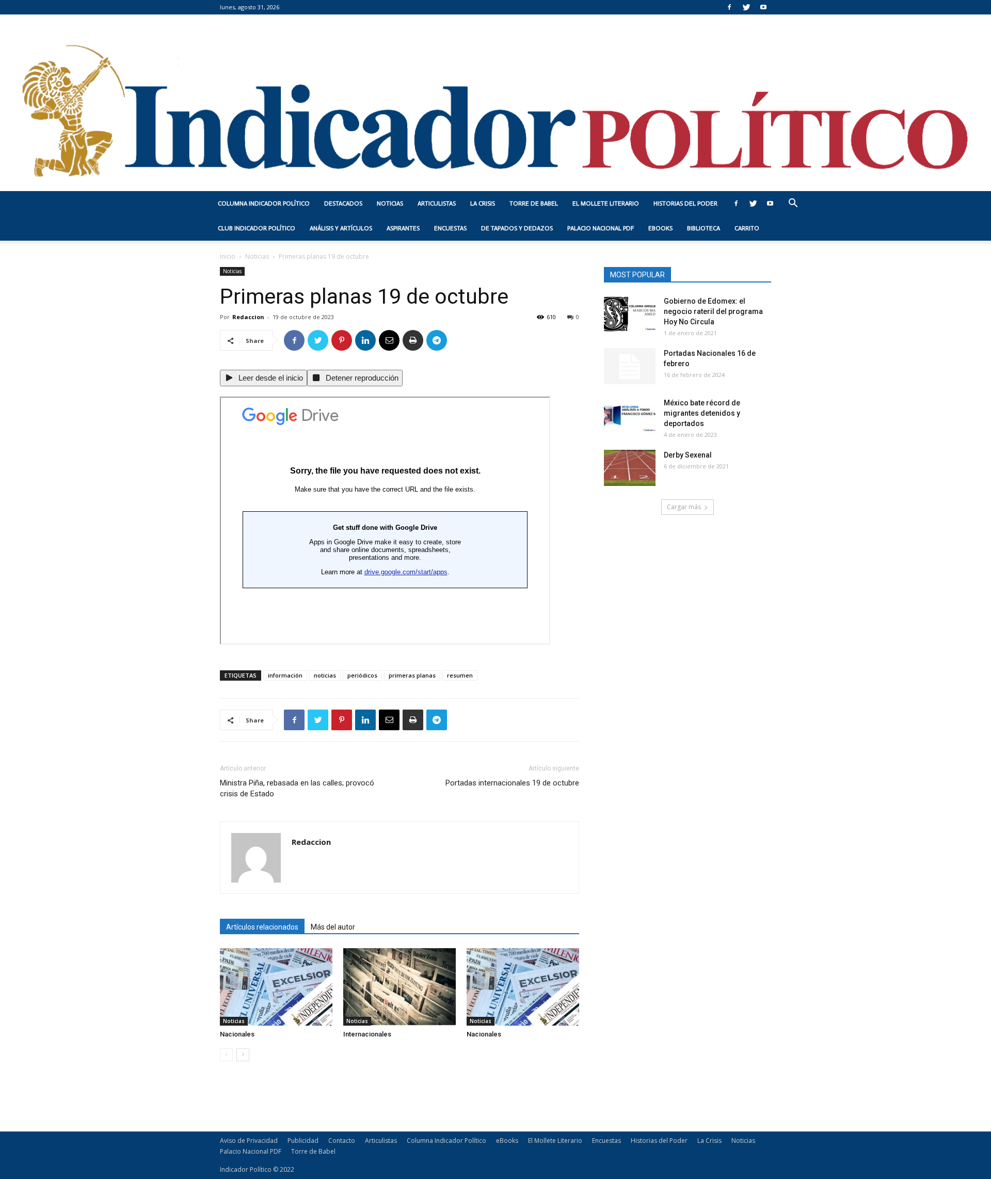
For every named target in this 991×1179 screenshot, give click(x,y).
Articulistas (437, 203)
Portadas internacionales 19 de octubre (512, 783)
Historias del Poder (685, 203)
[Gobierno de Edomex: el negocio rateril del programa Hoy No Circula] (630, 314)
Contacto (341, 1140)
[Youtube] (763, 7)
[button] (792, 204)
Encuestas (450, 228)
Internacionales (367, 1034)
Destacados (343, 203)
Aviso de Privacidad (249, 1140)
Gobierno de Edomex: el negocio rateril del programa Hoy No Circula (713, 311)
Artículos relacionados (262, 927)
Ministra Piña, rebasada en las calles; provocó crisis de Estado (297, 788)
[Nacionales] (276, 987)
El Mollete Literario (605, 203)
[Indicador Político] (495, 102)
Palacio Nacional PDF (600, 228)
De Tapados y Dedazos (517, 228)
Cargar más (684, 506)
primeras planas (412, 675)
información (285, 675)
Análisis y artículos (341, 228)
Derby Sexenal (688, 455)
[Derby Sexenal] (630, 468)
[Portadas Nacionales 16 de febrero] (630, 366)
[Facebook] (729, 7)
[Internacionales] (399, 987)
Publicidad (302, 1140)
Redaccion (248, 317)
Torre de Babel (533, 203)
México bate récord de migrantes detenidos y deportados (702, 413)
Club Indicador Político (256, 228)
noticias (325, 675)
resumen (460, 675)
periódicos (362, 675)
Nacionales (237, 1034)
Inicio (227, 256)
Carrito (746, 228)
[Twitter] (746, 7)
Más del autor (333, 927)
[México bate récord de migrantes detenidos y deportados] (630, 416)
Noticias (390, 203)
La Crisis (482, 203)
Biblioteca (703, 228)
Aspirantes (403, 228)
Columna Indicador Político (264, 203)
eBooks (660, 228)
